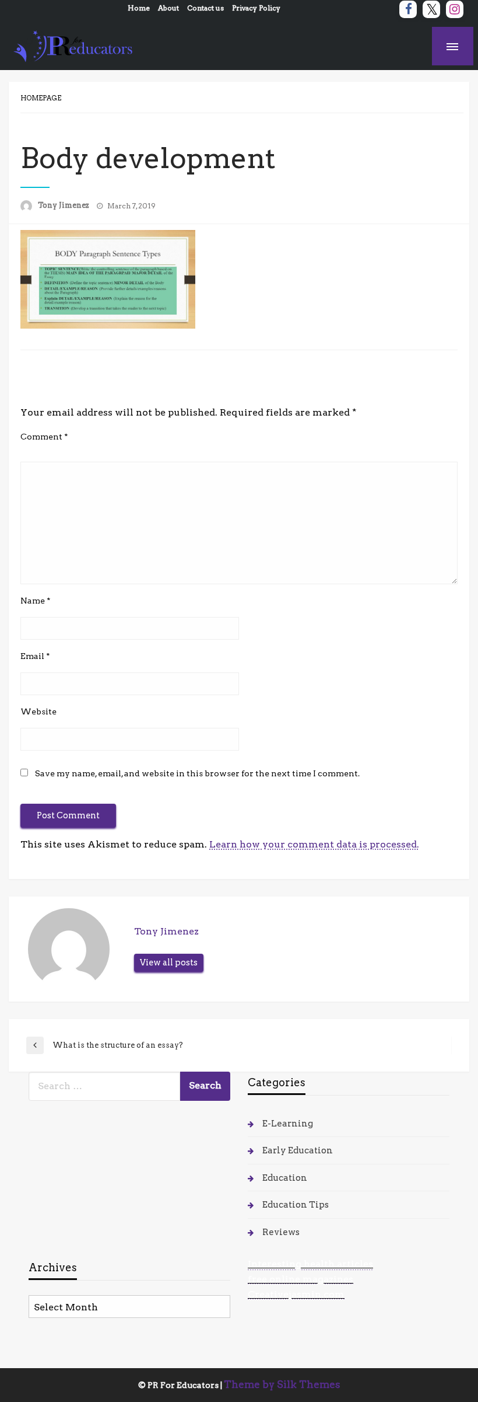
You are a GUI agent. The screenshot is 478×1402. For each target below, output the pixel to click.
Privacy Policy (256, 8)
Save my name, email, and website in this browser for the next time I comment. (197, 773)
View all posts (169, 962)
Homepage (40, 98)
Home (139, 8)
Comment (44, 436)
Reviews (281, 1232)
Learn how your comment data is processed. (314, 844)
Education (284, 1178)
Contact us (205, 8)
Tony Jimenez (64, 205)
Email (35, 656)
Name (35, 600)
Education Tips (295, 1204)
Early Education (297, 1150)
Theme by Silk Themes (282, 1384)
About (168, 8)
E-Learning (287, 1123)
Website (38, 711)
